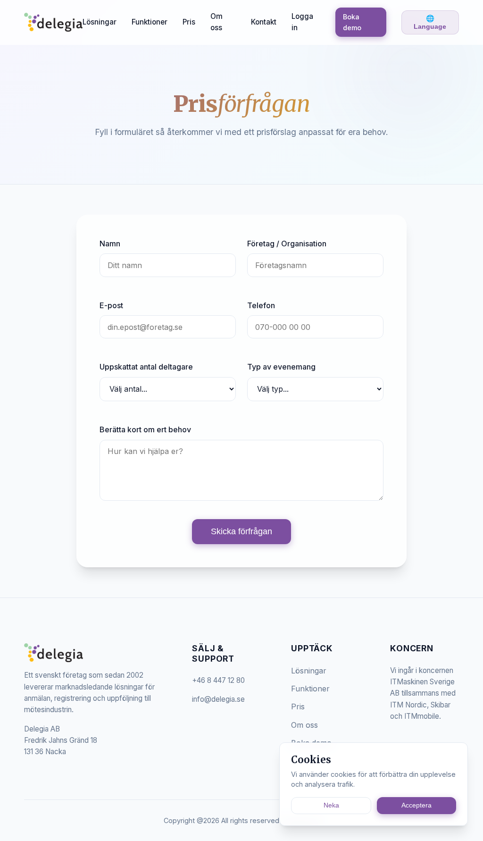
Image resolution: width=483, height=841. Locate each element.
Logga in (302, 22)
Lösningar (100, 21)
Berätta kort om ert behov (145, 429)
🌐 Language (430, 22)
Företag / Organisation (286, 243)
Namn (110, 243)
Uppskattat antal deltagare (146, 366)
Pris (189, 21)
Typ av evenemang (281, 366)
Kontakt (263, 21)
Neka (331, 805)
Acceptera (416, 805)
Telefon (261, 305)
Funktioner (149, 21)
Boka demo (352, 22)
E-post (111, 305)
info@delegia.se (218, 699)
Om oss (216, 22)
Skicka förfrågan (241, 531)
